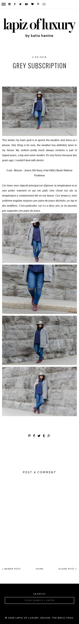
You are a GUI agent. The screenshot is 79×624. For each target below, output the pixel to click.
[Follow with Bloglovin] (32, 4)
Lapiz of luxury (27, 618)
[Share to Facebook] (34, 436)
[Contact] (44, 4)
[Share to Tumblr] (44, 436)
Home (39, 569)
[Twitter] (20, 4)
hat (59, 74)
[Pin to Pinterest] (29, 436)
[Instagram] (9, 4)
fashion (24, 74)
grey (38, 74)
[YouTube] (26, 4)
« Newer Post (11, 569)
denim (10, 74)
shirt (45, 82)
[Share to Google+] (49, 436)
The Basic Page (62, 618)
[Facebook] (15, 4)
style (57, 82)
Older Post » (67, 569)
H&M (49, 74)
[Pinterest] (38, 4)
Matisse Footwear (36, 78)
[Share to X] (39, 436)
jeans (69, 74)
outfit (32, 82)
